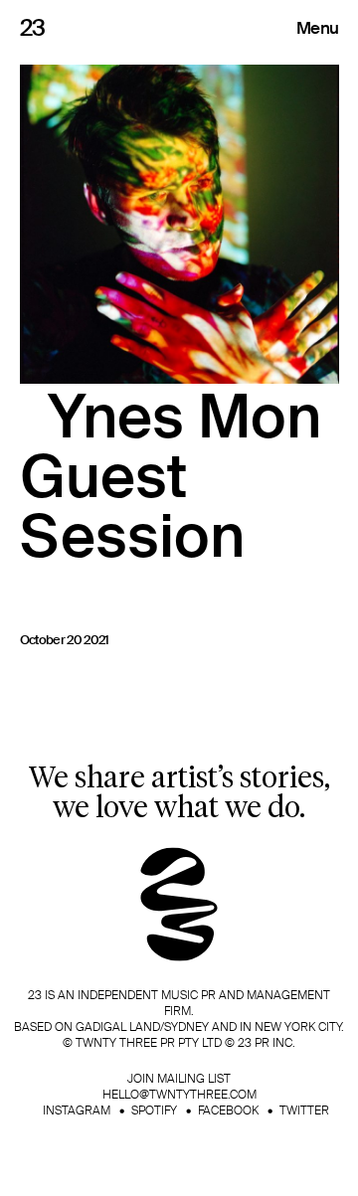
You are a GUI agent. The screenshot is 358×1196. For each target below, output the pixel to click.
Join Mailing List (179, 1079)
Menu (317, 28)
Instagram (76, 1110)
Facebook (228, 1110)
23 (33, 28)
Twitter (304, 1110)
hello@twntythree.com (179, 1095)
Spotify (154, 1110)
